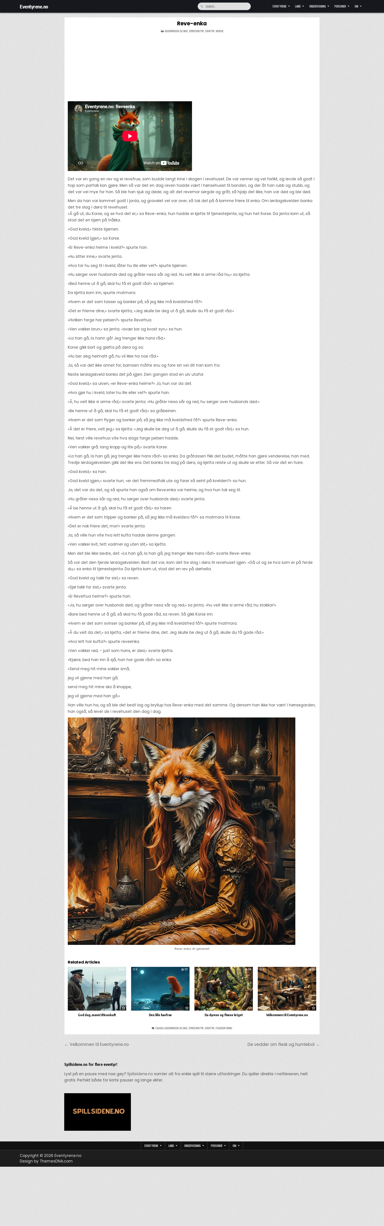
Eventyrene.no (34, 6)
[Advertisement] (192, 68)
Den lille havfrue (160, 1015)
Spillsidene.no (140, 1074)
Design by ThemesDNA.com (46, 1161)
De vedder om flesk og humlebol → (284, 1044)
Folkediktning (224, 1028)
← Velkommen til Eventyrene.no (96, 1044)
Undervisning (317, 6)
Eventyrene (279, 6)
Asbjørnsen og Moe (176, 31)
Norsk (219, 31)
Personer (340, 6)
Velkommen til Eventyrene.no (287, 1015)
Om (356, 6)
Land (298, 6)
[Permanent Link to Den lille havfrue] (160, 989)
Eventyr (209, 31)
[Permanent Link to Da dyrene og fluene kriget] (223, 989)
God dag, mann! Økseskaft (97, 1015)
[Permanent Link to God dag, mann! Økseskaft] (97, 989)
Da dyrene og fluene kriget (224, 1015)
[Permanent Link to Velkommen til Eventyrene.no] (287, 989)
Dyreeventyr (196, 31)
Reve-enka (192, 23)
